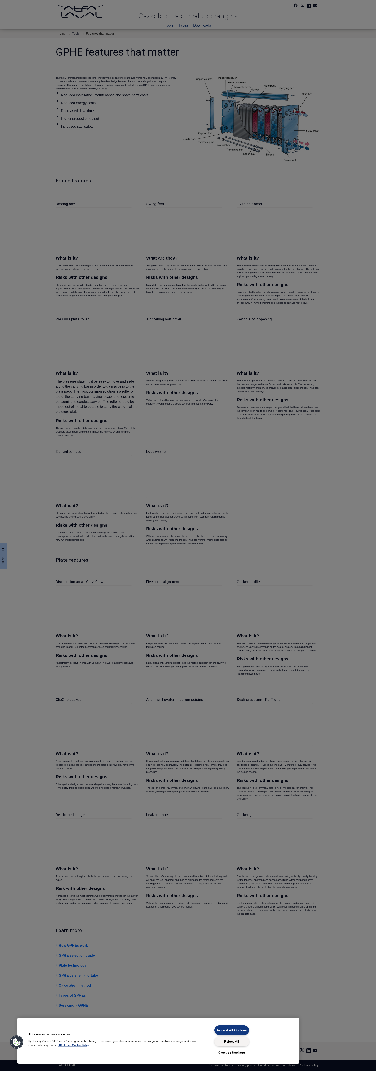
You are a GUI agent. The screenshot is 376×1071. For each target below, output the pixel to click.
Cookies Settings (231, 1052)
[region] (158, 1041)
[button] (17, 1042)
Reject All (231, 1041)
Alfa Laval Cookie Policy (73, 1045)
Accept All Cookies (232, 1030)
